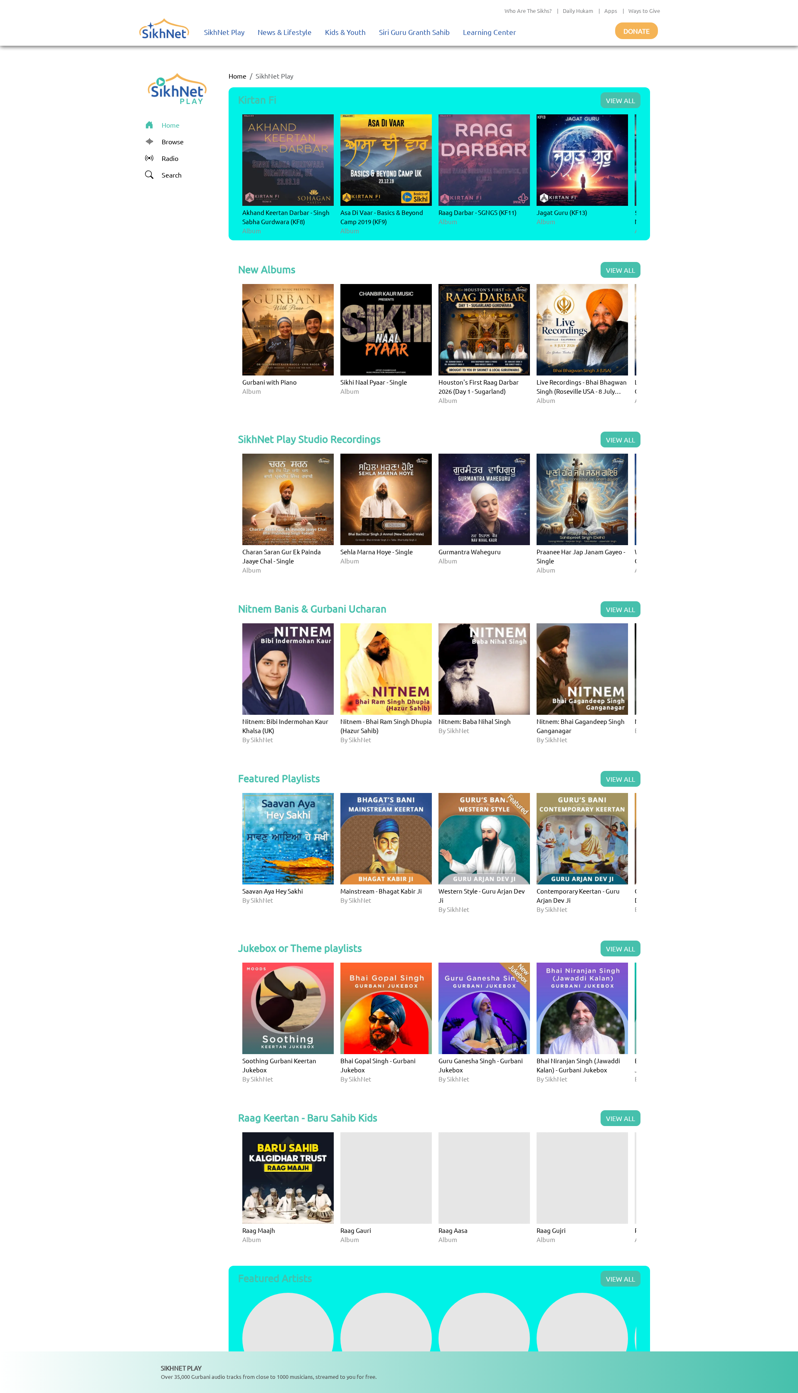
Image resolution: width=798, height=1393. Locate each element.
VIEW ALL (620, 100)
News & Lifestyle (285, 31)
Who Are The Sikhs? (528, 10)
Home (237, 76)
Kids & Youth (345, 31)
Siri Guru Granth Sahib (414, 31)
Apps (610, 10)
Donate (636, 31)
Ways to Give (644, 10)
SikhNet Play (224, 31)
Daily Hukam (578, 10)
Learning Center (489, 31)
